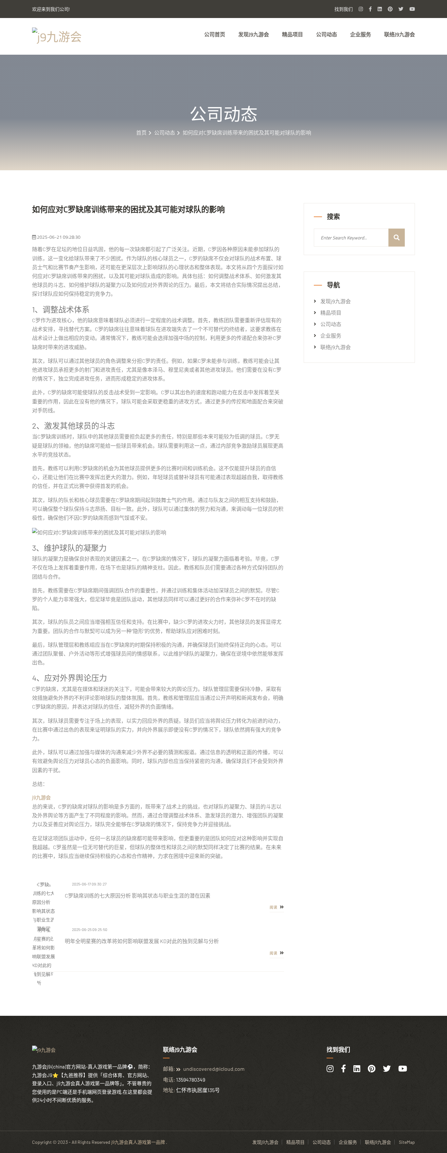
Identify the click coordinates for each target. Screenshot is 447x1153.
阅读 (274, 907)
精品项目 (292, 34)
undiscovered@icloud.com (213, 1069)
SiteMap (407, 1142)
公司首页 (214, 34)
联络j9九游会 (399, 34)
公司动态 (326, 34)
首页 (141, 133)
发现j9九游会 (253, 34)
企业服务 (360, 34)
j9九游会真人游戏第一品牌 (138, 1142)
